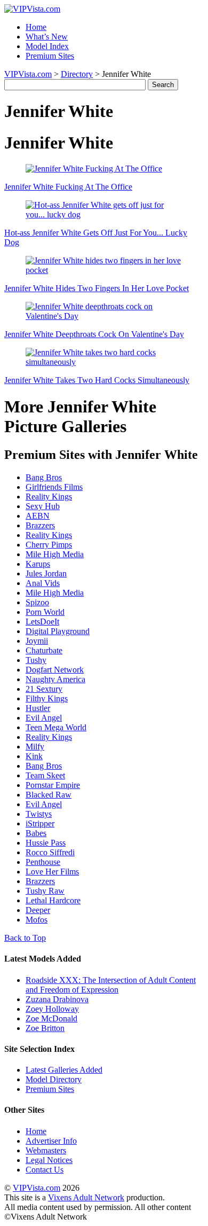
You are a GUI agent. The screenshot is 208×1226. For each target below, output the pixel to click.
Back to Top (25, 937)
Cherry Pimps (49, 544)
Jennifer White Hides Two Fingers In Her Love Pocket (96, 288)
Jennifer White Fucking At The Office (68, 186)
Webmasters (46, 1150)
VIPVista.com (28, 74)
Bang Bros (44, 477)
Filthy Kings (47, 698)
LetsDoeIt (42, 621)
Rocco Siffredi (50, 852)
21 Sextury (44, 688)
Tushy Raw (45, 890)
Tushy (36, 660)
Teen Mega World (56, 727)
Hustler (38, 708)
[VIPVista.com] (32, 8)
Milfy (35, 746)
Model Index (47, 46)
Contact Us (44, 1169)
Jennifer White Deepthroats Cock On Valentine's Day (94, 334)
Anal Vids (43, 583)
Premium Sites (50, 55)
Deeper (38, 910)
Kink (34, 756)
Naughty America (55, 679)
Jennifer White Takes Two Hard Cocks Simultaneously (96, 380)
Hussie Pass (46, 842)
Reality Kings (49, 496)
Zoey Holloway (52, 1008)
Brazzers (40, 525)
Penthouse (43, 861)
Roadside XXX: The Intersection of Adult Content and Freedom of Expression (111, 984)
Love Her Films (52, 871)
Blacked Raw (48, 794)
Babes (36, 833)
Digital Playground (58, 631)
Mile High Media (55, 554)
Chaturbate (44, 650)
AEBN (38, 515)
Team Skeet (45, 775)
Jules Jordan (46, 573)
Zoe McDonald (51, 1018)
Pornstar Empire (53, 785)
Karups (38, 563)
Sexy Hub (43, 506)
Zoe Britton (45, 1028)
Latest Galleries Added (64, 1069)
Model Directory (54, 1079)
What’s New (47, 36)
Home (36, 27)
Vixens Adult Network (86, 1197)
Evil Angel (44, 717)
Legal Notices (49, 1160)
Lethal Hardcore (53, 900)
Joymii (37, 640)
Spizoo (37, 602)
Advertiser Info (51, 1140)
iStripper (40, 823)
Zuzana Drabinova (57, 999)
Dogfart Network (55, 669)
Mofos (36, 919)
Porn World (45, 611)
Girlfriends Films (54, 486)
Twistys (39, 813)
